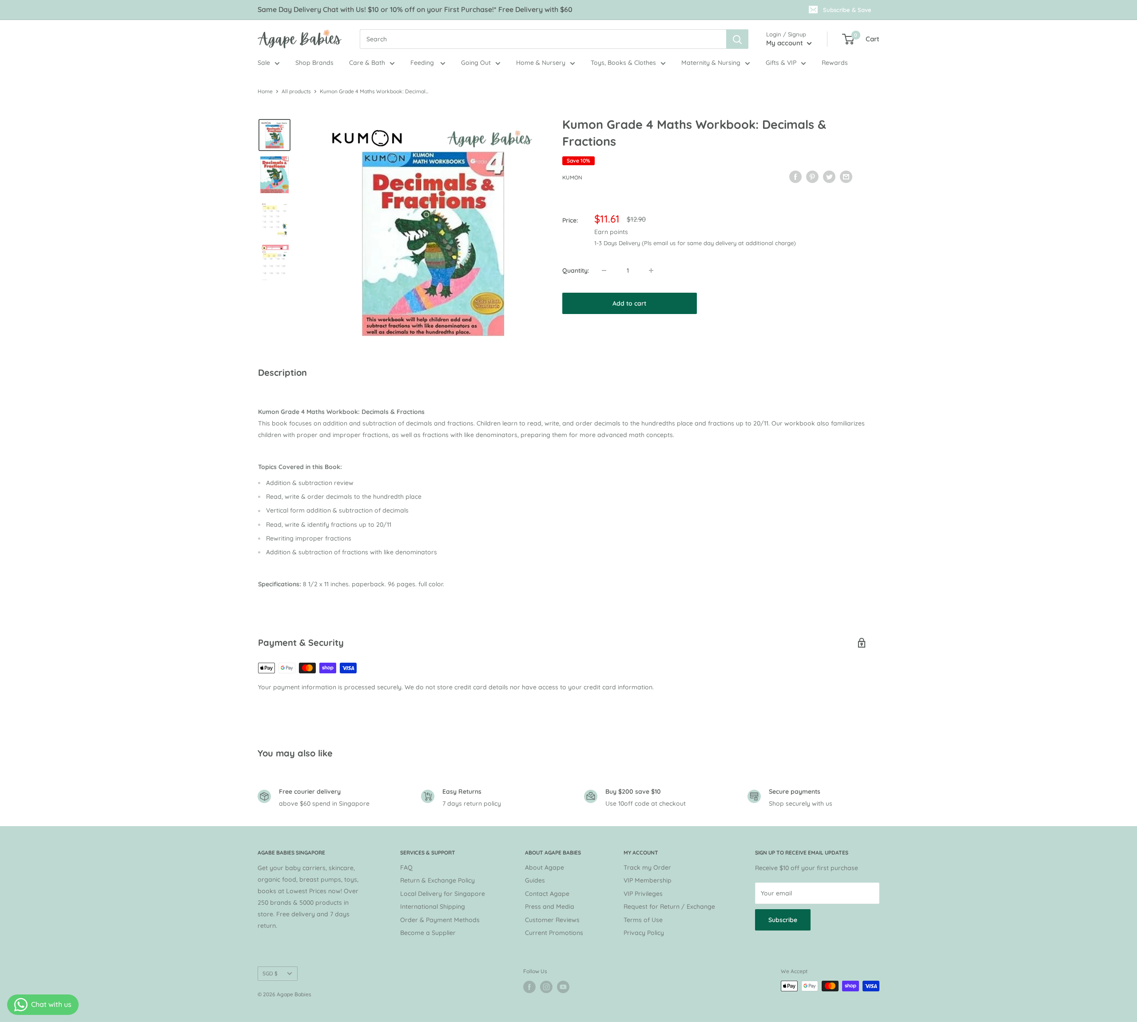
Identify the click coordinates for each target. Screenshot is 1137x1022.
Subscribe (782, 920)
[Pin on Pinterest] (812, 176)
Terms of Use (643, 920)
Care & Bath (367, 63)
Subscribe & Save (847, 9)
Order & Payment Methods (440, 920)
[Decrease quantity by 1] (604, 270)
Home (265, 91)
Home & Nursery (540, 63)
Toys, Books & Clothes (623, 63)
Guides (535, 880)
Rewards (835, 63)
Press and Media (549, 907)
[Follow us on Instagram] (546, 987)
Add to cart (629, 303)
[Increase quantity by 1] (651, 270)
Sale (264, 63)
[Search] (737, 39)
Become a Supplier (428, 933)
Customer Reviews (552, 920)
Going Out (476, 63)
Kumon (572, 177)
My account (785, 43)
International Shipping (432, 907)
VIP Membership (648, 880)
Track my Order (647, 867)
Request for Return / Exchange (669, 907)
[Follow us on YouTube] (563, 987)
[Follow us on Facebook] (529, 987)
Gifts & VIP (781, 63)
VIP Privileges (643, 894)
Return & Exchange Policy (437, 880)
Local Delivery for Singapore (442, 894)
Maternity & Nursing (710, 63)
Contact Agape (547, 894)
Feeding (423, 63)
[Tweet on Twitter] (829, 176)
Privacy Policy (644, 933)
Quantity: (575, 270)
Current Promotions (554, 933)
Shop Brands (314, 63)
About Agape (544, 867)
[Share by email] (846, 176)
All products (296, 91)
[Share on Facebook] (795, 176)
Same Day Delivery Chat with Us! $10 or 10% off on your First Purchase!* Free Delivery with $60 (415, 9)
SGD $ (270, 973)
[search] (543, 39)
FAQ (406, 867)
